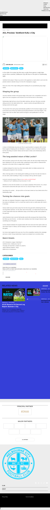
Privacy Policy (13, 272)
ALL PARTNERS (25, 439)
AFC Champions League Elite (9, 264)
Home (4, 30)
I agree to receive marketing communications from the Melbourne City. (20, 274)
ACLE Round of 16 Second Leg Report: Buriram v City (13, 305)
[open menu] (1, 10)
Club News (6, 68)
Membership (3, 13)
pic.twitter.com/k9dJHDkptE (29, 179)
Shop (1, 15)
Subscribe (7, 277)
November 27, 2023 (26, 181)
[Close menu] (47, 503)
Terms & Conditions (30, 496)
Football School (4, 12)
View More (45, 285)
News (8, 30)
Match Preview (14, 68)
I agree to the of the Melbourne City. (15, 272)
